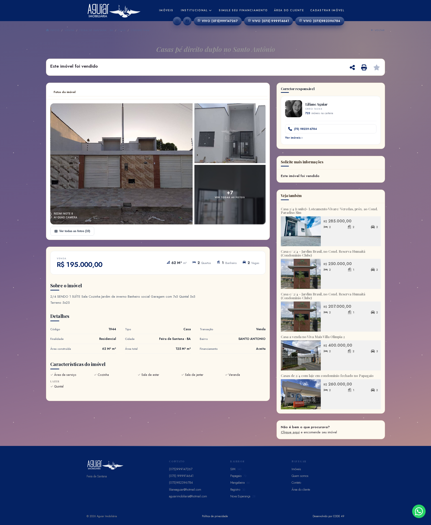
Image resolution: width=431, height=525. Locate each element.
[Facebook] (187, 21)
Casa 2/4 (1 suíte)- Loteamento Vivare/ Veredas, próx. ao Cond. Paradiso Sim (329, 211)
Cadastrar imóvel (327, 10)
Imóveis (166, 10)
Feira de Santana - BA (96, 30)
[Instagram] (177, 21)
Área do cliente (289, 10)
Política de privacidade (215, 516)
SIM (235, 469)
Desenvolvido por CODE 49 (328, 516)
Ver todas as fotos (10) (74, 231)
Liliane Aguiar (316, 104)
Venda (69, 30)
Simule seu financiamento (243, 10)
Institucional (194, 10)
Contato (296, 482)
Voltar (379, 30)
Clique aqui (290, 432)
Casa (122, 30)
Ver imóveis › (293, 138)
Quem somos (300, 476)
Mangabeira (240, 482)
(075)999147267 (220, 21)
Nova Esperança (242, 496)
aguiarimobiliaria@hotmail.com (188, 496)
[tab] (65, 92)
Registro (237, 489)
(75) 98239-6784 (305, 129)
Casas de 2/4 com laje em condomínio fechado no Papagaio (327, 375)
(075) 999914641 (270, 21)
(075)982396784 (321, 21)
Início (54, 30)
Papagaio (238, 476)
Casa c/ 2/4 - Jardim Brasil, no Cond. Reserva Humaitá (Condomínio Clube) (323, 253)
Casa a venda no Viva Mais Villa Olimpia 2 (313, 336)
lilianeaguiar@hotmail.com (185, 489)
